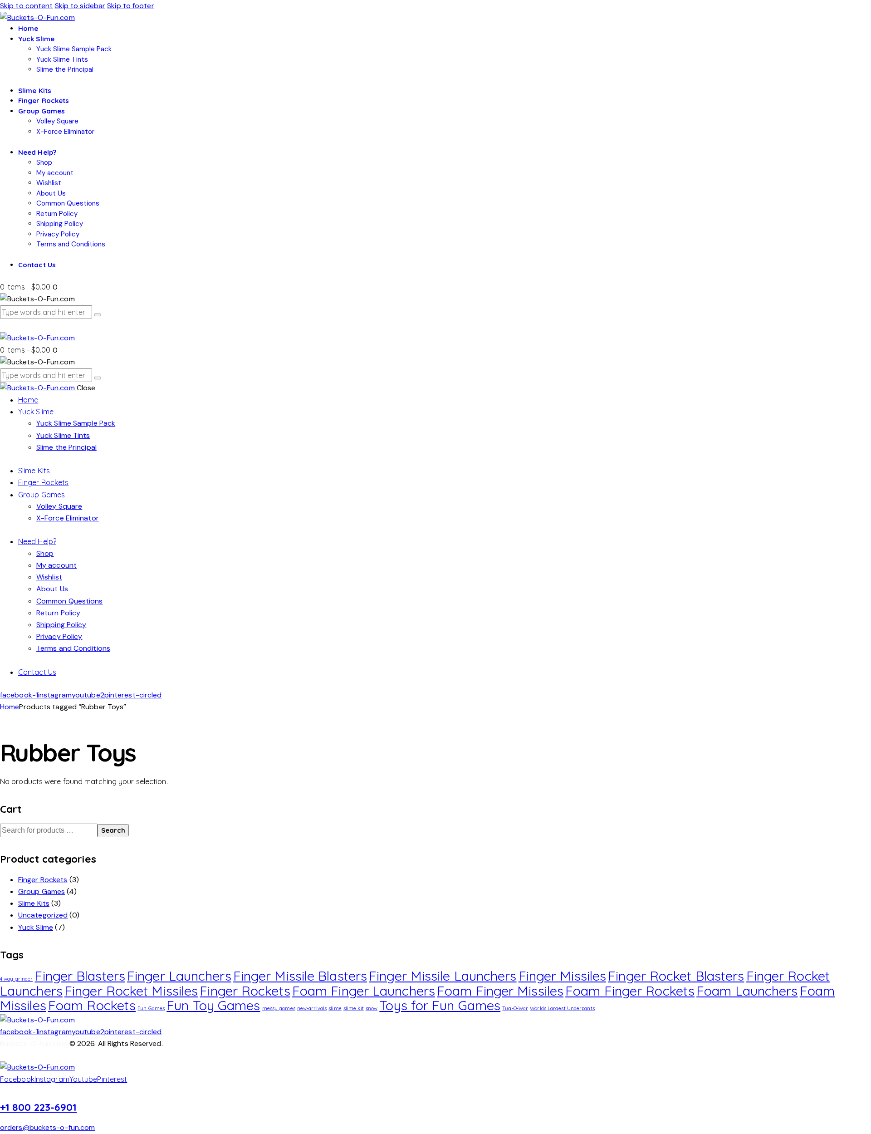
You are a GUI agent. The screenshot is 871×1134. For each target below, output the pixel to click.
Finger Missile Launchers (442, 975)
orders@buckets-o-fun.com (47, 1127)
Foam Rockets (92, 1005)
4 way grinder (16, 979)
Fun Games (151, 1008)
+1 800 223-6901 (38, 1107)
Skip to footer (130, 5)
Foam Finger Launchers (363, 990)
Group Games (41, 891)
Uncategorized (43, 915)
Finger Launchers (179, 975)
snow (371, 1008)
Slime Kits (33, 903)
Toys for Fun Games (439, 1005)
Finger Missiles (563, 975)
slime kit (353, 1008)
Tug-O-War (515, 1008)
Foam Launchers (747, 990)
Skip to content (26, 5)
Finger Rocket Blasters (676, 975)
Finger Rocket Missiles (131, 990)
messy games (278, 1008)
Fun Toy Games (213, 1005)
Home (9, 707)
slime (335, 1008)
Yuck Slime (35, 927)
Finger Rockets (42, 879)
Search (113, 830)
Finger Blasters (79, 975)
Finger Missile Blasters (300, 975)
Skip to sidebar (80, 5)
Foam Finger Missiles (500, 990)
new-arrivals (312, 1008)
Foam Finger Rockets (630, 990)
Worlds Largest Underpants (562, 1008)
